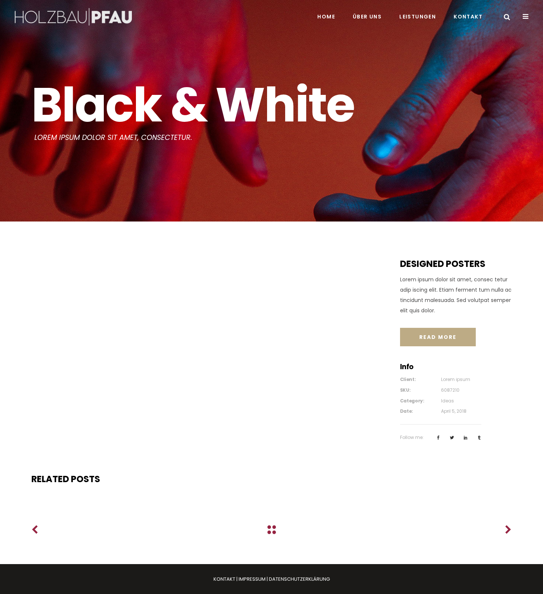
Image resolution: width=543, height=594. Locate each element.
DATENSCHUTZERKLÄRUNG (299, 579)
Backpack (431, 498)
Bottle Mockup (269, 498)
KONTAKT (224, 579)
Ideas (447, 401)
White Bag (107, 498)
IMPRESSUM (252, 579)
